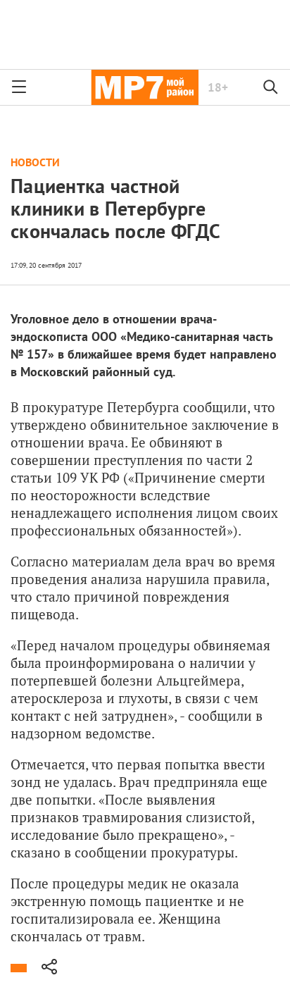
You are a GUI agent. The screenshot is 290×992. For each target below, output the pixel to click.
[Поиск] (271, 87)
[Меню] (19, 87)
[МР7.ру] (144, 87)
